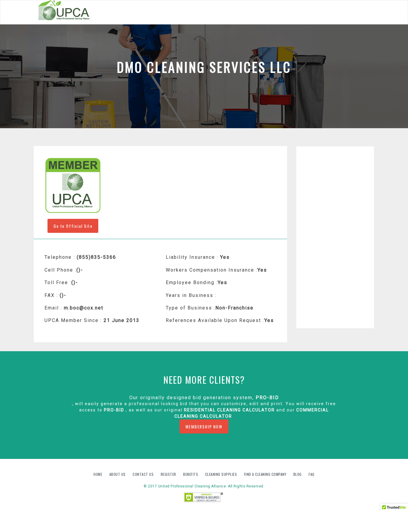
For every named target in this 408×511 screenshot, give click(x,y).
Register (168, 474)
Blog (298, 474)
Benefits (191, 474)
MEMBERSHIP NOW (203, 426)
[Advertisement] (335, 237)
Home (98, 474)
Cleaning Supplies (221, 474)
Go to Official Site (72, 226)
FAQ (312, 474)
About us (118, 474)
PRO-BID (267, 397)
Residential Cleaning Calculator (229, 410)
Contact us (144, 474)
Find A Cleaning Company (265, 474)
